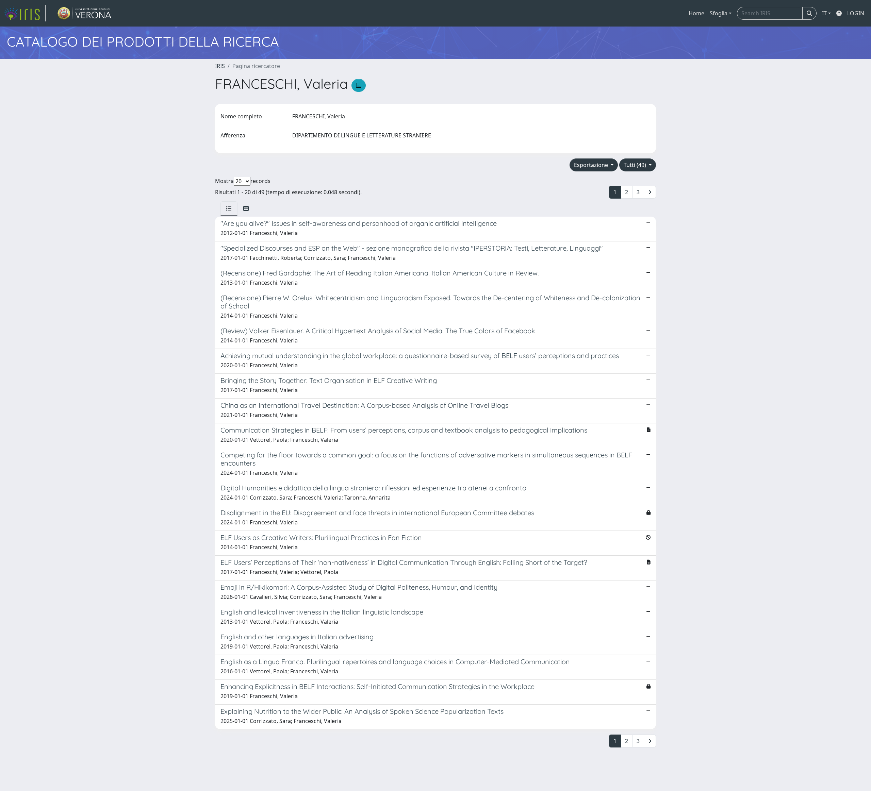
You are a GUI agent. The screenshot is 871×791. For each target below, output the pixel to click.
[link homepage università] (84, 13)
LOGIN (855, 13)
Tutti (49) (635, 165)
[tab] (228, 208)
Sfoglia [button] (718, 13)
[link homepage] (25, 13)
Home (696, 13)
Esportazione (591, 165)
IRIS (220, 66)
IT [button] (824, 13)
